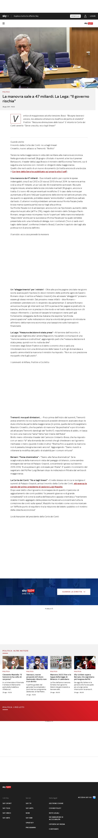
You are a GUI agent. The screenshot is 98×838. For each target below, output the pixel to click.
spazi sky (30, 823)
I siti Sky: (6, 798)
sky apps (30, 808)
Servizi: (28, 798)
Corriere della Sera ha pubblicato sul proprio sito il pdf (39, 171)
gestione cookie (56, 803)
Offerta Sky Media (57, 824)
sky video (7, 813)
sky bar (29, 818)
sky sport (7, 803)
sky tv (28, 803)
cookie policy (55, 808)
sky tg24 (6, 808)
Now (28, 813)
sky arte (6, 818)
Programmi (31, 827)
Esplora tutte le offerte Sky (26, 16)
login (92, 16)
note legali (54, 813)
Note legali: (53, 798)
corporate (54, 829)
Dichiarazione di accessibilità (56, 818)
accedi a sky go (85, 797)
